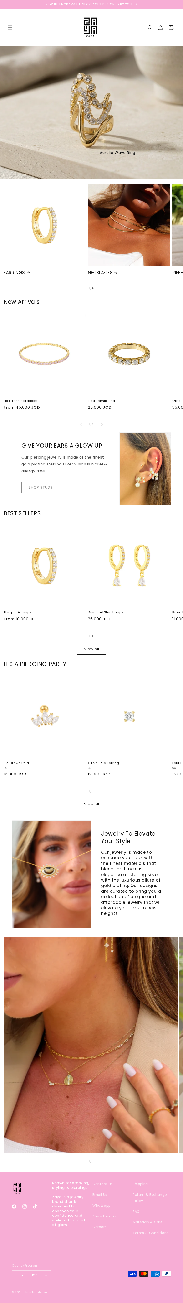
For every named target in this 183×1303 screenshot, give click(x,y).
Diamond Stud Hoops (105, 612)
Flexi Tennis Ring (101, 401)
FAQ (136, 1211)
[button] (10, 27)
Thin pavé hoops (17, 612)
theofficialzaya (36, 1292)
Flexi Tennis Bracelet (21, 401)
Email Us (99, 1194)
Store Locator (104, 1216)
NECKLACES (100, 272)
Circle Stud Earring (103, 763)
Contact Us (102, 1184)
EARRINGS (14, 272)
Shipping (140, 1184)
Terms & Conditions (150, 1232)
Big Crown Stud (16, 763)
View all (91, 648)
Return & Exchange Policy (150, 1197)
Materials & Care (148, 1222)
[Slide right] (102, 288)
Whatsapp (101, 1205)
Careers (99, 1227)
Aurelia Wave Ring (117, 152)
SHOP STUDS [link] (41, 487)
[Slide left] (81, 288)
